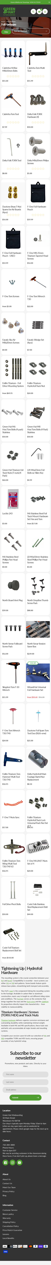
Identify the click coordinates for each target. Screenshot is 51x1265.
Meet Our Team (9, 1187)
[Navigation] (45, 11)
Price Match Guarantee (12, 1230)
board (9, 981)
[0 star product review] (13, 76)
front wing (31, 1001)
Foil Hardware (11, 21)
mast (11, 991)
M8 (13, 983)
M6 (7, 983)
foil (2, 981)
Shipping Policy (9, 1222)
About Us (7, 1179)
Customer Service (10, 1210)
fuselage (20, 999)
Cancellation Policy (11, 1226)
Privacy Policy (8, 1191)
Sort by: (17, 31)
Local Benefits (8, 1238)
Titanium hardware (8, 1020)
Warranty (7, 1218)
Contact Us (7, 1183)
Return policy (8, 1214)
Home (3, 21)
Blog (4, 1195)
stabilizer (45, 1001)
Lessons (6, 1234)
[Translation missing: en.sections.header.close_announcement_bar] (49, 2)
